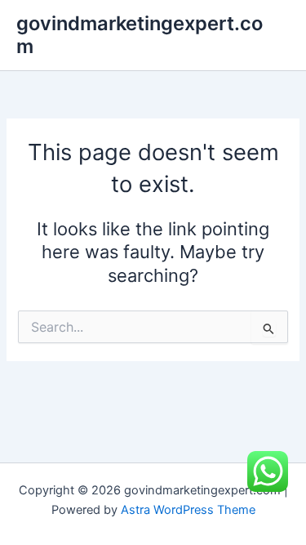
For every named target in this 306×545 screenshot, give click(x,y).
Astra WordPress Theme (188, 510)
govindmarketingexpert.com (139, 34)
